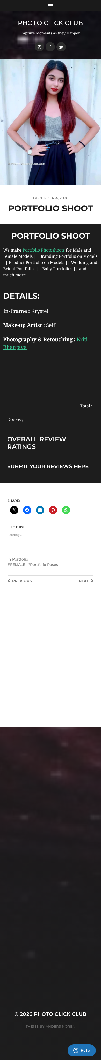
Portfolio (20, 559)
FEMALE (17, 564)
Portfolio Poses (44, 564)
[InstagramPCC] (39, 46)
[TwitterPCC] (61, 46)
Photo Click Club (50, 23)
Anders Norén (60, 1026)
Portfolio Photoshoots (44, 250)
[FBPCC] (50, 46)
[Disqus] (50, 661)
